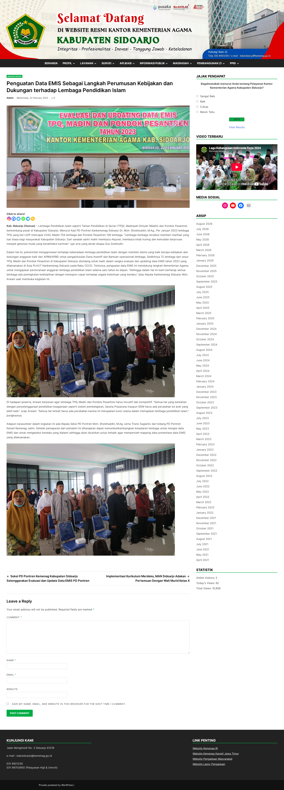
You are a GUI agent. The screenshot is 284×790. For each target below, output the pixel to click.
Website (12, 689)
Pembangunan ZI (212, 64)
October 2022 (205, 465)
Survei (109, 64)
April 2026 (202, 244)
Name (11, 660)
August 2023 (204, 412)
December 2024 (206, 328)
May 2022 (202, 491)
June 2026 (203, 234)
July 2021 (202, 544)
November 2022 (206, 460)
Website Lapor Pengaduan (209, 764)
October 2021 (204, 528)
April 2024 (202, 370)
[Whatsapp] (23, 219)
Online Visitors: (206, 577)
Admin (10, 98)
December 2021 (206, 517)
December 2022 (206, 454)
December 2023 (206, 391)
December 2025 (206, 265)
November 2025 (206, 271)
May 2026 (202, 239)
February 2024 (205, 381)
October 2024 (205, 339)
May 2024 (202, 365)
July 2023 (202, 418)
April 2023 (202, 433)
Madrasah (184, 64)
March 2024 (203, 376)
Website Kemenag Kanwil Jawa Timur (216, 753)
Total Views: (204, 588)
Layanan (89, 64)
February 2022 (205, 507)
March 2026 (203, 250)
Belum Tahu (207, 112)
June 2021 (202, 549)
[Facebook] (14, 219)
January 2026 (204, 260)
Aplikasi (128, 64)
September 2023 (206, 407)
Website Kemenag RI (205, 748)
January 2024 (204, 386)
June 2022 (203, 486)
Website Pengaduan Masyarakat (212, 758)
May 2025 (202, 302)
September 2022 (206, 470)
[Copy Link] (33, 219)
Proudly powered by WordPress (56, 785)
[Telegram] (28, 219)
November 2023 (206, 397)
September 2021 (206, 533)
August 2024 (204, 349)
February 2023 (205, 444)
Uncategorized (14, 76)
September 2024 (206, 344)
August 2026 (204, 223)
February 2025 (205, 318)
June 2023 (203, 423)
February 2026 (205, 255)
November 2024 (206, 334)
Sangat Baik (207, 96)
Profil (70, 64)
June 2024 (203, 360)
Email (11, 674)
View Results (237, 127)
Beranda (51, 63)
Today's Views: (206, 583)
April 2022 (202, 496)
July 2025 (202, 292)
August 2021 (204, 539)
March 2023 (203, 439)
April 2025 (202, 307)
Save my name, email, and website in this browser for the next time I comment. (69, 704)
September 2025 (206, 281)
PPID (236, 64)
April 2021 (202, 560)
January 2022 (204, 512)
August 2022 (204, 475)
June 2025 (203, 297)
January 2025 (204, 323)
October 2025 (205, 276)
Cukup (204, 106)
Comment (14, 617)
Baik (202, 101)
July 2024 (202, 355)
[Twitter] (18, 219)
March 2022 (203, 502)
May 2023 (202, 428)
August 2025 (204, 286)
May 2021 (202, 554)
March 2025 (203, 313)
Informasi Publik (155, 64)
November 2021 (206, 523)
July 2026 (202, 229)
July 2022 (202, 481)
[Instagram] (9, 219)
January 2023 (204, 449)
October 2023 (205, 402)
